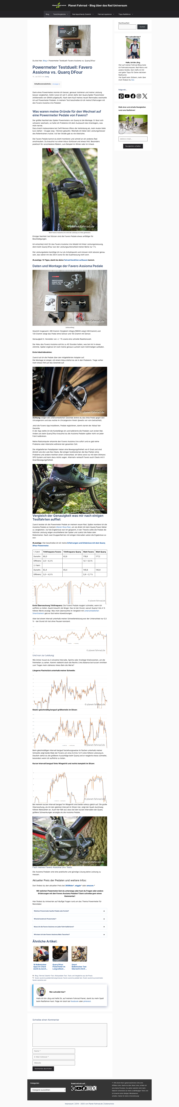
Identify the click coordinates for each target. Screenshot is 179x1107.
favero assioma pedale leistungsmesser (48, 978)
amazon (90, 886)
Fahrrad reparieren (105, 14)
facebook (75, 1001)
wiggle (78, 886)
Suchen (142, 27)
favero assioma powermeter (93, 978)
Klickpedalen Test (61, 976)
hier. (133, 80)
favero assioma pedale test (72, 978)
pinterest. (87, 1001)
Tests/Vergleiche (59, 14)
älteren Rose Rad (63, 527)
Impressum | (70, 1104)
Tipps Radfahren (125, 14)
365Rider (69, 886)
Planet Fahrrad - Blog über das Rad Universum (97, 5)
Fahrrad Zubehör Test (46, 976)
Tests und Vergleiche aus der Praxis (80, 976)
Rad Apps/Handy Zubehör (81, 14)
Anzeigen (56, 84)
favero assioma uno (39, 980)
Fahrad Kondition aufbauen (76, 260)
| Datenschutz (108, 1104)
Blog (47, 14)
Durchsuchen (124, 23)
